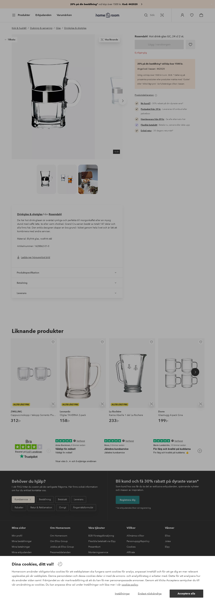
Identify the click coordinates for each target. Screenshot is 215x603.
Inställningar (122, 593)
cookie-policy (130, 584)
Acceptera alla (186, 593)
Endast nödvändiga (150, 593)
